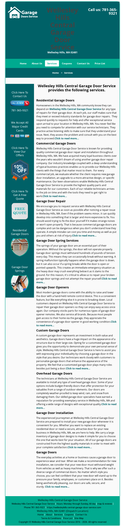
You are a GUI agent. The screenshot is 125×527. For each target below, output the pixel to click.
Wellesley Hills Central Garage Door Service (75, 109)
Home (23, 63)
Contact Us (83, 63)
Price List (100, 63)
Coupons (67, 63)
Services (52, 63)
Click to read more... (67, 138)
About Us (37, 63)
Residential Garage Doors (20, 232)
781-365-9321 (109, 11)
